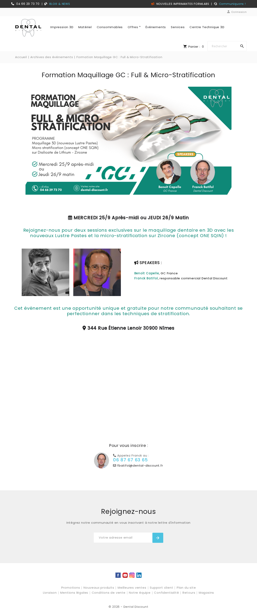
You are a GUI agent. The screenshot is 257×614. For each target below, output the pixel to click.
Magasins (206, 592)
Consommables (110, 27)
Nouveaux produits (99, 587)
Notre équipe (140, 592)
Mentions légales (74, 592)
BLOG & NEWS (59, 4)
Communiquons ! (232, 4)
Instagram (132, 575)
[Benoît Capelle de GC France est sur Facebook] (45, 272)
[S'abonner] (157, 538)
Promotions (71, 587)
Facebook (118, 575)
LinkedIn (139, 575)
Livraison (50, 592)
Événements (156, 27)
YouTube (125, 575)
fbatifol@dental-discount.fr (139, 465)
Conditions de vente (109, 592)
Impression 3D (61, 27)
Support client (162, 587)
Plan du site (186, 587)
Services (178, 27)
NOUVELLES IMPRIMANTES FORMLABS (182, 4)
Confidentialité (167, 592)
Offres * (134, 27)
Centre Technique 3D (207, 27)
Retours (189, 592)
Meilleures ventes (132, 587)
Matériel (85, 27)
